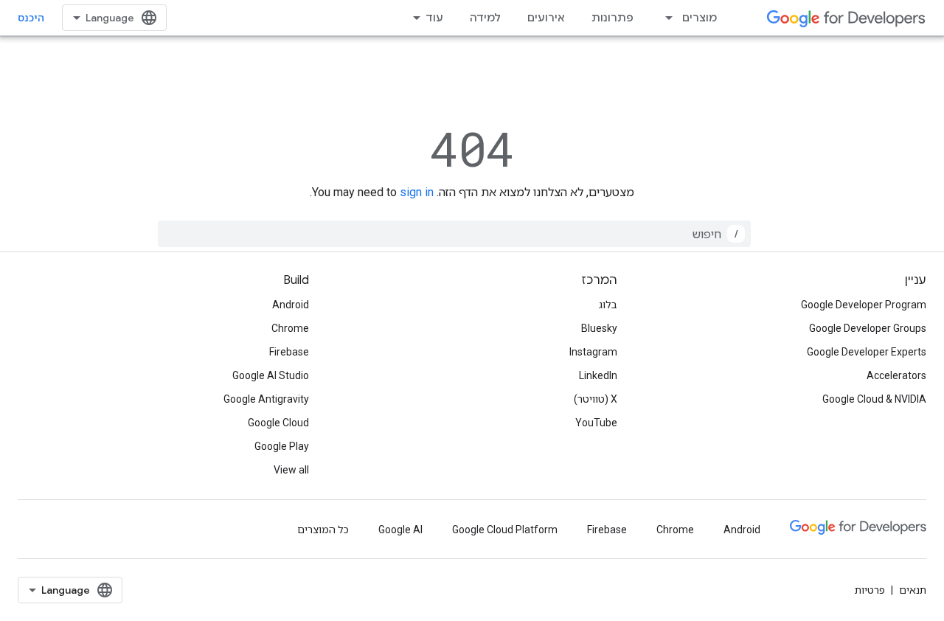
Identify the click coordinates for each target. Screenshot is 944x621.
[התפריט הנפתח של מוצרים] (664, 17)
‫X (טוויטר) (595, 399)
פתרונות (612, 17)
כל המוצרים (323, 529)
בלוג (608, 304)
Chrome (290, 328)
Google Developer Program (863, 304)
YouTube (596, 423)
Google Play (281, 446)
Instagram (593, 352)
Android (290, 304)
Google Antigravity (266, 399)
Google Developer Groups (867, 328)
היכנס (31, 18)
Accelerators (896, 375)
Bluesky (599, 328)
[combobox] (454, 234)
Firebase (289, 352)
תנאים (912, 590)
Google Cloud (278, 423)
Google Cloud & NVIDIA (874, 399)
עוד (434, 17)
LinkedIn (598, 375)
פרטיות (870, 590)
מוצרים (699, 17)
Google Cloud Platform (505, 529)
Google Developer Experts (866, 352)
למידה (485, 17)
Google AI (400, 529)
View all (291, 470)
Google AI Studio (270, 375)
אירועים (546, 17)
